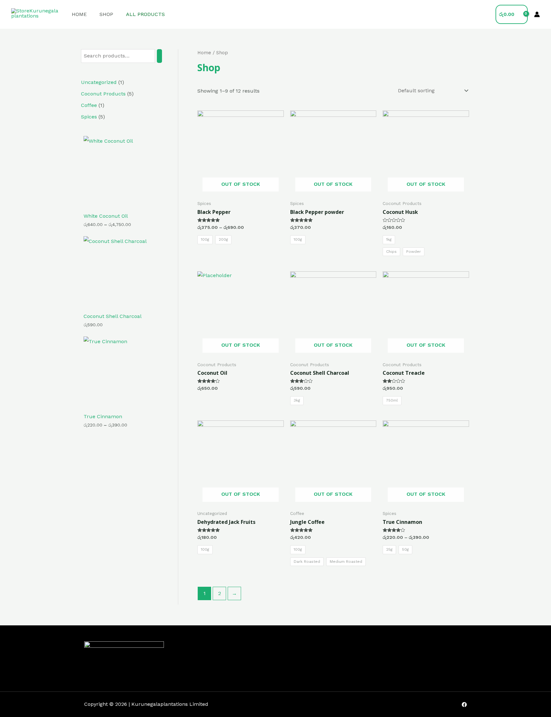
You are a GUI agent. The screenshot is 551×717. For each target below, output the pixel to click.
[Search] (159, 56)
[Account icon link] (537, 14)
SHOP (106, 14)
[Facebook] (464, 704)
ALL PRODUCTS (145, 14)
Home (204, 53)
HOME (79, 14)
